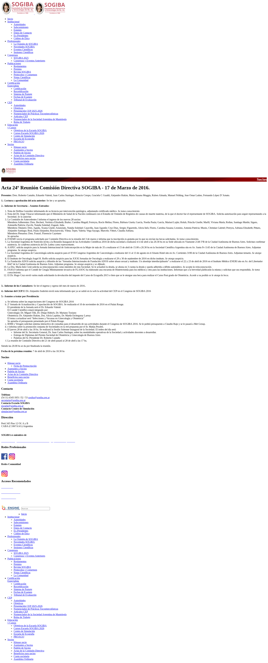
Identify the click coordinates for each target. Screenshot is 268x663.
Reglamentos (20, 66)
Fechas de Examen (23, 97)
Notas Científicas (22, 77)
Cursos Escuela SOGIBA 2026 (29, 133)
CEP (9, 102)
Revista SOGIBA (22, 71)
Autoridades (20, 24)
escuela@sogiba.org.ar (12, 406)
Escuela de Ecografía (24, 138)
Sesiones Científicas (23, 52)
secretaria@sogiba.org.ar (13, 400)
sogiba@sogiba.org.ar (39, 397)
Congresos (12, 55)
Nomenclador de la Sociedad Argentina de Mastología (40, 119)
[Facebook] (4, 458)
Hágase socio (20, 147)
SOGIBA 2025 (21, 58)
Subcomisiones (21, 27)
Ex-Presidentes (21, 35)
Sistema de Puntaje (23, 94)
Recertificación (21, 91)
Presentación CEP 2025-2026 (28, 111)
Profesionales (13, 41)
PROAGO (19, 141)
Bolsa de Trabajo (22, 122)
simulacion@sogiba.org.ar (14, 411)
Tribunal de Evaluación (25, 99)
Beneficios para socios (25, 158)
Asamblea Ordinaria (23, 164)
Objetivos (18, 108)
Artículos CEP (21, 116)
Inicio (10, 19)
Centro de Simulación (24, 136)
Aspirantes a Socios (23, 150)
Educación (12, 126)
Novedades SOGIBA (24, 46)
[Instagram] (12, 458)
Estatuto (18, 30)
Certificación (13, 84)
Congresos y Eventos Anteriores (29, 60)
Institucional (13, 21)
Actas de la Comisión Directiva (29, 155)
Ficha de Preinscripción (25, 366)
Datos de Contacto (23, 32)
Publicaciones (14, 63)
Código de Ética (21, 38)
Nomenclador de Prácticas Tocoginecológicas (36, 113)
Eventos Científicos (23, 49)
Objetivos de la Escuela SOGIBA (30, 130)
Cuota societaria (21, 161)
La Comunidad (21, 80)
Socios (10, 144)
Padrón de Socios (22, 152)
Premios (18, 69)
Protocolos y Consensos (25, 74)
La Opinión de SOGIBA (26, 44)
